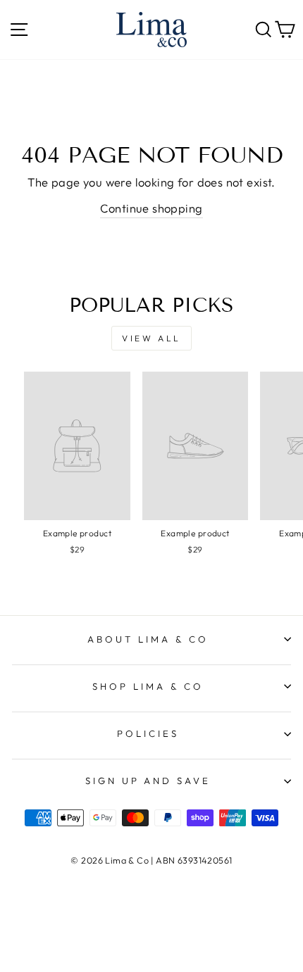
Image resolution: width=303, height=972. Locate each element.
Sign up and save (148, 780)
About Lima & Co (148, 639)
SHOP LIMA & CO (148, 686)
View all (151, 338)
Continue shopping (151, 208)
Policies (148, 733)
